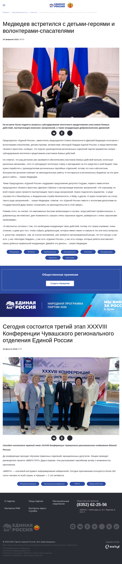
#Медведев (14, 252)
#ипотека (88, 252)
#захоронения (70, 252)
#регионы (53, 258)
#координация (106, 252)
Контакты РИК (12, 508)
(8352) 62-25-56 (92, 504)
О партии (10, 501)
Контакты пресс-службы (38, 509)
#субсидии (70, 258)
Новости (33, 12)
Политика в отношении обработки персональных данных (27, 553)
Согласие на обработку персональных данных (22, 555)
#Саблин (31, 252)
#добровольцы (50, 252)
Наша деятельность (19, 12)
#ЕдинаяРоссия (96, 484)
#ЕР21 (77, 484)
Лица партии (36, 501)
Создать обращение (60, 283)
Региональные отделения (61, 502)
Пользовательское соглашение (16, 548)
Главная (6, 12)
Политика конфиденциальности (16, 551)
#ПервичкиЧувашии (28, 484)
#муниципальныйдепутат (54, 484)
